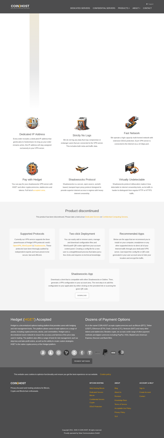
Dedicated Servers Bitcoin (96, 393)
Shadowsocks (39, 246)
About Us (118, 392)
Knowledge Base (121, 400)
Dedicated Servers (80, 8)
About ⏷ (136, 8)
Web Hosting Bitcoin (97, 388)
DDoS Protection (96, 406)
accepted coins (39, 190)
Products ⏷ (124, 8)
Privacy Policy (120, 412)
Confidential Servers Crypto (97, 400)
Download (82, 295)
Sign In (141, 388)
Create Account (145, 392)
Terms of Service (121, 404)
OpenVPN (17, 246)
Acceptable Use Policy (123, 408)
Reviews (118, 396)
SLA (116, 416)
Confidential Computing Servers (115, 217)
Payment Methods (82, 361)
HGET (29, 319)
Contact (147, 8)
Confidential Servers (104, 8)
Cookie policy (105, 374)
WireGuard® (27, 246)
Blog (116, 388)
